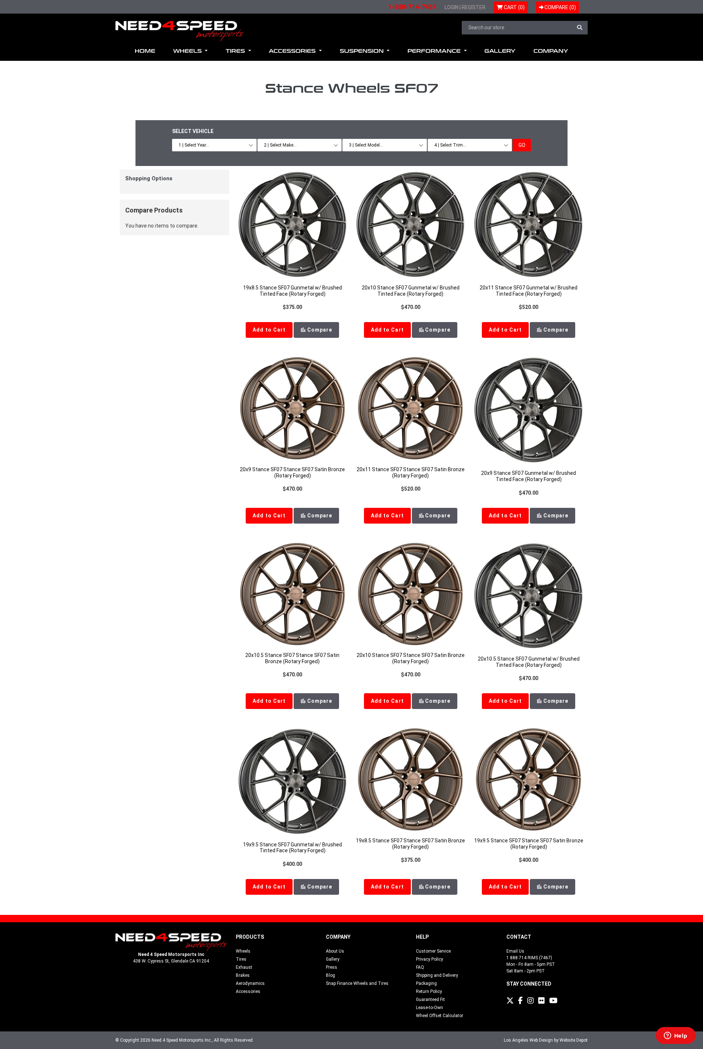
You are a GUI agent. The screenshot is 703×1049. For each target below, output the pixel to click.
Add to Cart (269, 330)
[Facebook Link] (520, 1000)
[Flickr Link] (541, 1000)
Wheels (243, 951)
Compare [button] (318, 330)
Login (451, 7)
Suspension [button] (363, 51)
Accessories (248, 991)
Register (474, 7)
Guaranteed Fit (430, 999)
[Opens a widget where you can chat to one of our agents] (675, 1036)
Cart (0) (514, 7)
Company (550, 51)
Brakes (243, 975)
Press (331, 967)
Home (145, 51)
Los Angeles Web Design (528, 1040)
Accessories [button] (293, 51)
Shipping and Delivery (437, 975)
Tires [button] (236, 51)
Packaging (426, 983)
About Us (335, 951)
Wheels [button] (188, 51)
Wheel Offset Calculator (439, 1015)
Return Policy (429, 991)
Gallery (500, 51)
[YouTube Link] (553, 1000)
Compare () (559, 7)
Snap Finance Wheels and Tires (357, 983)
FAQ (420, 967)
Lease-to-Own (429, 1007)
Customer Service (433, 951)
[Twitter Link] (510, 1000)
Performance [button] (435, 51)
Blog (330, 975)
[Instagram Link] (530, 1000)
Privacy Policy (429, 959)
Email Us (515, 951)
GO (521, 145)
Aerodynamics (250, 983)
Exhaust (244, 967)
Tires (241, 959)
